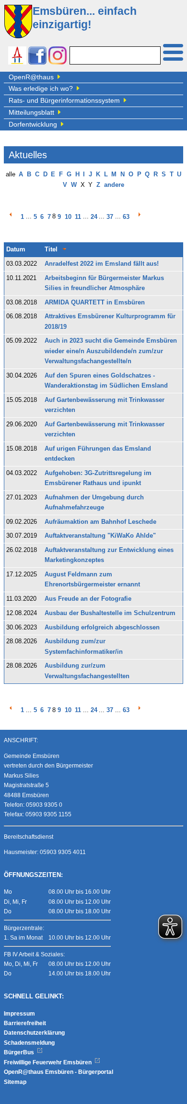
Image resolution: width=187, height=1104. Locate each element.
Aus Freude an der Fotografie (88, 598)
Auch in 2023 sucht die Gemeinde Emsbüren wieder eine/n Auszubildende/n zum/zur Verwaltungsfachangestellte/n (111, 351)
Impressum (19, 1013)
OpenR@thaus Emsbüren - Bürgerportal (58, 1072)
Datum (15, 249)
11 (78, 217)
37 (109, 217)
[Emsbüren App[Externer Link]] (17, 56)
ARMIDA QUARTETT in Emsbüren (95, 302)
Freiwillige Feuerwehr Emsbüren (48, 1062)
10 (68, 217)
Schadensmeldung (29, 1042)
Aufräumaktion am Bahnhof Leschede (100, 522)
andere (114, 185)
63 (126, 217)
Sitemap (15, 1082)
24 (94, 217)
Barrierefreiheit (25, 1023)
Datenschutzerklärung (34, 1032)
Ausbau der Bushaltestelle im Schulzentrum (110, 613)
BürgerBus (19, 1052)
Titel (51, 249)
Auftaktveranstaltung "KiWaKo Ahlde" (100, 535)
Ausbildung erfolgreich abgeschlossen (102, 627)
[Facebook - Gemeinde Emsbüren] (37, 56)
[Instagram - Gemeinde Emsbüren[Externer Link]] (57, 56)
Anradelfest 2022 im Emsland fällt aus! (102, 263)
